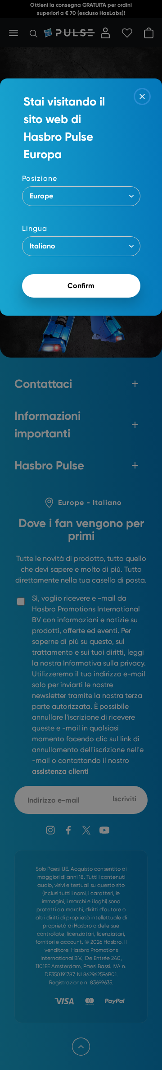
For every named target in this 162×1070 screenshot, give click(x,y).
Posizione (39, 178)
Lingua (34, 228)
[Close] (142, 96)
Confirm (81, 285)
